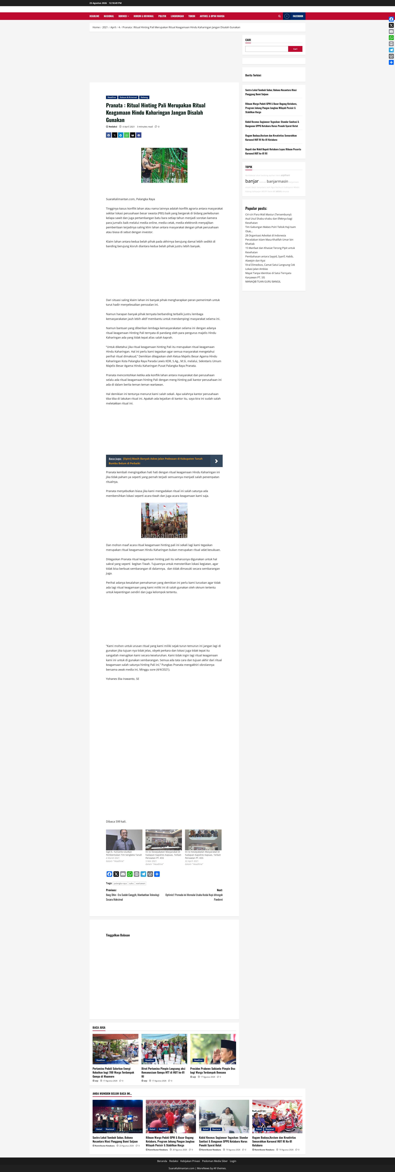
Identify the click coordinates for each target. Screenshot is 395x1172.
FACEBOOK (298, 16)
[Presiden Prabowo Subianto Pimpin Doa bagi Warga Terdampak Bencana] (213, 1049)
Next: (194, 894)
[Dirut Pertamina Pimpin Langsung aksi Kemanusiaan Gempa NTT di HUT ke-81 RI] (164, 1049)
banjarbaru (261, 187)
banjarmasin (277, 181)
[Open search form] (279, 16)
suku (131, 883)
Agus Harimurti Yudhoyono (282, 187)
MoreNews (203, 1168)
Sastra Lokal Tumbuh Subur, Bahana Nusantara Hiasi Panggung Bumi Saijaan (115, 1139)
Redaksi (113, 126)
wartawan (140, 883)
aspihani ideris (274, 175)
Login (233, 1161)
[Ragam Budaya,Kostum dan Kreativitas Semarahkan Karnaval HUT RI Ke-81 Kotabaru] (277, 1116)
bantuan (262, 182)
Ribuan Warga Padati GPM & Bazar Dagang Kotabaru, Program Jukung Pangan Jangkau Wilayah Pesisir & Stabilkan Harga (271, 108)
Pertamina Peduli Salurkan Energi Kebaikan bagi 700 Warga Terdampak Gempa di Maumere (113, 1072)
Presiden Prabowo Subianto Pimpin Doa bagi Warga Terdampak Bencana (212, 1070)
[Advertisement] (164, 57)
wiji (96, 1080)
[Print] (391, 44)
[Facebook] (391, 19)
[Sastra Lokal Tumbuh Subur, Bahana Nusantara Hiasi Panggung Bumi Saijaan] (118, 1116)
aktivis (279, 191)
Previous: (132, 894)
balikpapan (256, 191)
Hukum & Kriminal (144, 16)
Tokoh (191, 16)
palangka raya (120, 883)
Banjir (254, 187)
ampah (248, 187)
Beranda (162, 1161)
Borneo (122, 16)
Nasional (109, 16)
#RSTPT (265, 191)
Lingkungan (177, 16)
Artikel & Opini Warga (212, 16)
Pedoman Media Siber (215, 1161)
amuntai (285, 191)
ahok (258, 175)
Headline (94, 16)
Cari (248, 40)
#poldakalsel (250, 175)
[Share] (391, 62)
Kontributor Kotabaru (105, 1145)
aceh (268, 187)
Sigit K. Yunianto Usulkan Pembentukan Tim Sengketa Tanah (124, 853)
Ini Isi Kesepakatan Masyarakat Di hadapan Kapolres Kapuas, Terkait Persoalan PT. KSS (163, 854)
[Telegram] (391, 50)
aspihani (285, 175)
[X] (391, 25)
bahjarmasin (294, 182)
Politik (162, 16)
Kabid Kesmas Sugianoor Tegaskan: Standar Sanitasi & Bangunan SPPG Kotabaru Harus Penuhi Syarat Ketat (223, 1141)
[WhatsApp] (391, 38)
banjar (252, 181)
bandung (264, 175)
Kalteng (144, 97)
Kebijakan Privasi (190, 1161)
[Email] (391, 31)
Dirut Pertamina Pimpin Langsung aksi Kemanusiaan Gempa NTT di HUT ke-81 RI (163, 1072)
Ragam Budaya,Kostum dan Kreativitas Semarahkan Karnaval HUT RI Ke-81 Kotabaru (274, 1141)
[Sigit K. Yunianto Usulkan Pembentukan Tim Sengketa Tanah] (124, 839)
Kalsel (99, 1129)
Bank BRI (271, 191)
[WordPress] (391, 56)
